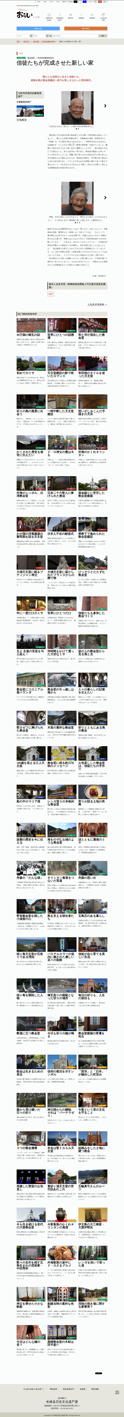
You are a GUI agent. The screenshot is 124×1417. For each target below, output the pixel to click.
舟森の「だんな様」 (30, 877)
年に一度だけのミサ (30, 613)
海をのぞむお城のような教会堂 (60, 841)
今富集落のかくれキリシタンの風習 (60, 1226)
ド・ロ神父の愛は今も (60, 453)
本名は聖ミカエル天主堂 (60, 1149)
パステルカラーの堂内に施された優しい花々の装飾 (60, 957)
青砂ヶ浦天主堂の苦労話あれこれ (60, 1188)
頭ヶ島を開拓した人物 (30, 997)
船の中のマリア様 (28, 801)
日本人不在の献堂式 (60, 533)
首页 (18, 41)
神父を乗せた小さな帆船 (30, 1305)
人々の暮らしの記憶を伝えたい (91, 691)
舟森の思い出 (87, 877)
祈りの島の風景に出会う (30, 413)
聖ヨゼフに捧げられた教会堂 (30, 729)
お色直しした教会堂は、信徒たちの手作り (91, 765)
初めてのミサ (25, 373)
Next (104, 106)
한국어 (51, 1)
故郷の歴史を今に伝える (30, 841)
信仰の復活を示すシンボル (60, 1073)
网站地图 (95, 1389)
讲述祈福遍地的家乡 (48, 41)
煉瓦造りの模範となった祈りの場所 (60, 997)
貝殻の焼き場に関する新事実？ (91, 1305)
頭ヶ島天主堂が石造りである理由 (30, 955)
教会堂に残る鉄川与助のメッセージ (60, 764)
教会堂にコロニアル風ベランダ (30, 691)
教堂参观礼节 (68, 1389)
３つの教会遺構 (27, 1148)
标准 (100, 1)
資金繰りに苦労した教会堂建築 (91, 494)
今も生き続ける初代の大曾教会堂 (30, 1226)
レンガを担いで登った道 (91, 1264)
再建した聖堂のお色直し (30, 1188)
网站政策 (53, 1389)
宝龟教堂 (22, 120)
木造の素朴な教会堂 (60, 727)
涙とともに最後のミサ (91, 841)
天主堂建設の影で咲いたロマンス (60, 374)
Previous (50, 106)
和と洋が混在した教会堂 (91, 336)
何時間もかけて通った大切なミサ (60, 653)
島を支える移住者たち (60, 917)
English (45, 1)
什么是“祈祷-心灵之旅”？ (33, 1389)
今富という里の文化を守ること (91, 1111)
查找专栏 (26, 41)
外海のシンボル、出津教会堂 (30, 494)
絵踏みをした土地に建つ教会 (91, 1149)
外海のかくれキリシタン (91, 453)
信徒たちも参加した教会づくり (91, 614)
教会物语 (36, 41)
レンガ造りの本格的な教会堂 (60, 803)
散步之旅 (38, 28)
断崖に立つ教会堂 (28, 1033)
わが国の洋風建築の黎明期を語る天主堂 (30, 535)
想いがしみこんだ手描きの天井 (91, 413)
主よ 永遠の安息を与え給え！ (30, 653)
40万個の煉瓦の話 (28, 334)
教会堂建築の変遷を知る (91, 1035)
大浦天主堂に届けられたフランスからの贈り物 (60, 575)
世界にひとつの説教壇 (60, 336)
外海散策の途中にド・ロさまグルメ (59, 1264)
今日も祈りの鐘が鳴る (60, 1035)
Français (58, 1)
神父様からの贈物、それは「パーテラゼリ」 (60, 1112)
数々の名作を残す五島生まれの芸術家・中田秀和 (30, 1265)
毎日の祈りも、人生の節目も (91, 997)
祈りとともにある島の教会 (91, 729)
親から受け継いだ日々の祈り (28, 1111)
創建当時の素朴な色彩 (60, 1305)
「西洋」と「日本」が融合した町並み (91, 1073)
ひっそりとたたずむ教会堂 (91, 573)
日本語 (38, 1)
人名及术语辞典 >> (97, 304)
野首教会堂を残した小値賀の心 (30, 917)
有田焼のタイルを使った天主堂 (91, 374)
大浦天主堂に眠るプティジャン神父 (30, 573)
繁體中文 (64, 1)
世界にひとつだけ (59, 613)
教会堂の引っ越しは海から (60, 691)
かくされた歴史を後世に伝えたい (30, 453)
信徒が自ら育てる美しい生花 (91, 955)
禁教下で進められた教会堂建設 (91, 535)
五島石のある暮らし (91, 915)
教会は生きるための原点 (30, 1073)
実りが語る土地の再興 (91, 803)
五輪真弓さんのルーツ (91, 1188)
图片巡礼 (86, 28)
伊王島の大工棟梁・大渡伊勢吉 (91, 1226)
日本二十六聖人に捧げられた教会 (60, 494)
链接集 (82, 1389)
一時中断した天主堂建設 (60, 413)
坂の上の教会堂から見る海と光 (91, 653)
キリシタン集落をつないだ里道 (60, 879)
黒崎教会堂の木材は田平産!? (60, 1343)
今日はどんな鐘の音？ (28, 1343)
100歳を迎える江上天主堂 (30, 764)
